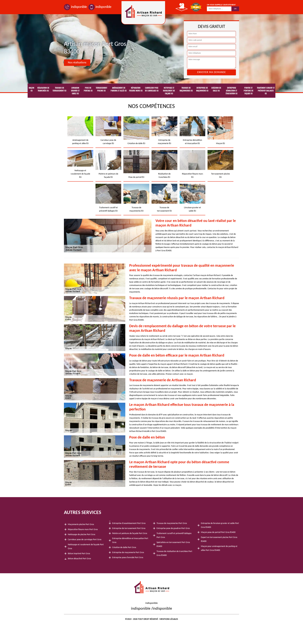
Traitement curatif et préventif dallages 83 (266, 91)
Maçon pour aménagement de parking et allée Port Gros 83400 (219, 548)
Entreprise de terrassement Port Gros (128, 528)
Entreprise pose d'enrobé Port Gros (127, 557)
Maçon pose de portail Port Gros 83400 (218, 532)
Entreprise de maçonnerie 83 (202, 89)
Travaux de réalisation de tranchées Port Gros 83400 (174, 553)
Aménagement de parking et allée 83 (119, 89)
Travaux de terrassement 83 (59, 89)
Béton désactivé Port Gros (79, 558)
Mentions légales (169, 619)
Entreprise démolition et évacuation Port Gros (130, 540)
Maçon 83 (31, 89)
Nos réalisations (77, 62)
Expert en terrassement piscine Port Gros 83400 (219, 539)
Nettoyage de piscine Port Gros (81, 534)
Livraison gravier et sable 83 (75, 91)
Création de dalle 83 (216, 89)
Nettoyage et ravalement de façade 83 (169, 91)
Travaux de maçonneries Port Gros (172, 523)
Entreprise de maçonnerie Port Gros (128, 552)
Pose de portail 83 (88, 89)
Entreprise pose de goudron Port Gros (173, 528)
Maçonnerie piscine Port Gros (81, 524)
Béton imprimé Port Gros (79, 553)
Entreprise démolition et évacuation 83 (231, 91)
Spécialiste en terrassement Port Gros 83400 (173, 544)
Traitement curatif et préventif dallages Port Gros (174, 535)
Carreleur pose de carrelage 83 (151, 89)
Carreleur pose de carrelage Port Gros (84, 539)
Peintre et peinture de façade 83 (248, 91)
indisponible (79, 7)
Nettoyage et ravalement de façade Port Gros (86, 546)
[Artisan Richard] (143, 12)
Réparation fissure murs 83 (136, 89)
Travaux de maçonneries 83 (186, 89)
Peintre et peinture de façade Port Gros (129, 533)
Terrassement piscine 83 (101, 89)
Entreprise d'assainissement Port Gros (129, 523)
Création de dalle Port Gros (124, 547)
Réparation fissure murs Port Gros (83, 529)
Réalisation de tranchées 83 (43, 89)
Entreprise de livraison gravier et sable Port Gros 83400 (220, 525)
